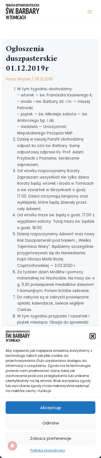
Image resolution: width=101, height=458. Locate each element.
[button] (92, 336)
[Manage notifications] (12, 445)
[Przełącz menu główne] (90, 11)
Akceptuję (50, 407)
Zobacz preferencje (50, 438)
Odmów (50, 423)
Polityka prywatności (47, 450)
